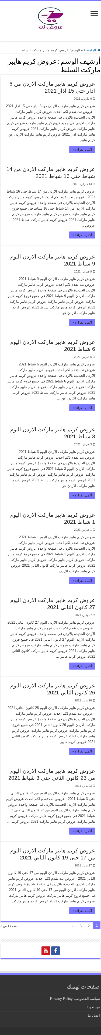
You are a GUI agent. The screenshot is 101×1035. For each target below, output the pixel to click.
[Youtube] (45, 950)
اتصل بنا (94, 1015)
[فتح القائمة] (94, 14)
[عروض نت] (51, 17)
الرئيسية (90, 50)
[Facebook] (55, 950)
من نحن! (93, 1007)
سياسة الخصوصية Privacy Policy (75, 999)
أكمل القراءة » (82, 150)
